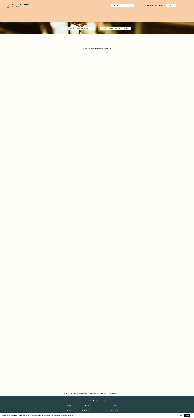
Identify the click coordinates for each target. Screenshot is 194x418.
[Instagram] (70, 411)
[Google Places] (68, 411)
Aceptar (187, 415)
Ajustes (180, 415)
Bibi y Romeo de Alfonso (20, 4)
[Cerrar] (192, 415)
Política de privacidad (67, 415)
